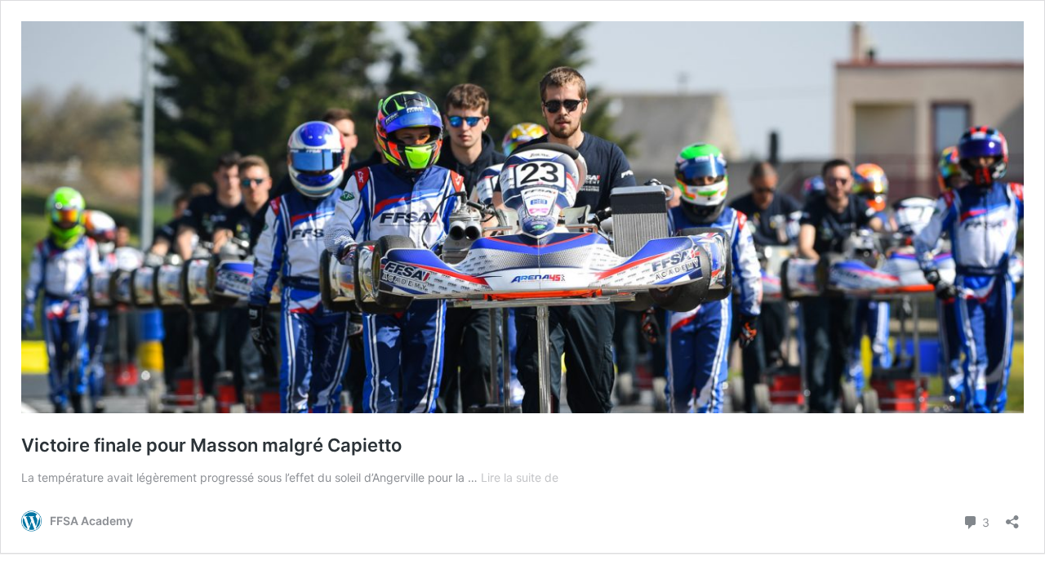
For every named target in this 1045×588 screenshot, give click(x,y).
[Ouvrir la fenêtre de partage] (1012, 516)
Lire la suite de (519, 477)
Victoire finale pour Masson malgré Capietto (211, 445)
